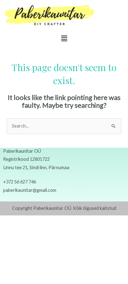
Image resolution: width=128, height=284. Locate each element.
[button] (64, 38)
